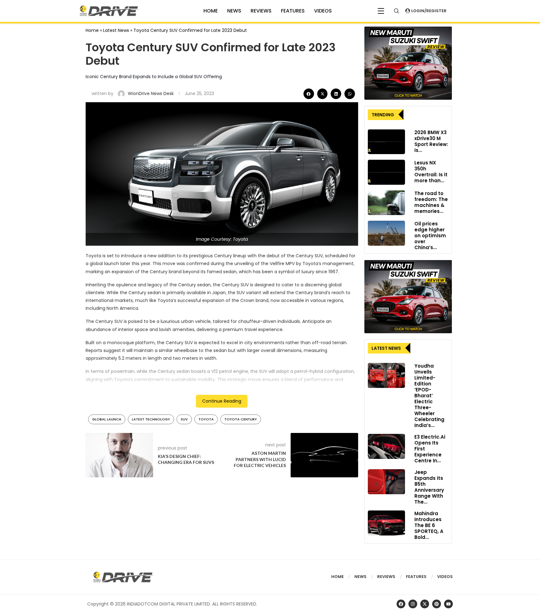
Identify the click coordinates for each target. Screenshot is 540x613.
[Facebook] (401, 604)
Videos (445, 577)
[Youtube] (448, 604)
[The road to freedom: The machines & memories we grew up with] (386, 202)
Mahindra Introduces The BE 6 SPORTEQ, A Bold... (428, 525)
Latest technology (151, 419)
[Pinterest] (436, 604)
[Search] (396, 11)
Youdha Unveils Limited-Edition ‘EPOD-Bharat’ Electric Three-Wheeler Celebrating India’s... (429, 396)
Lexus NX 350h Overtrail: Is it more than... (431, 171)
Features (293, 10)
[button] (308, 93)
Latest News (116, 30)
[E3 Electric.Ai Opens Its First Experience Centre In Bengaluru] (386, 446)
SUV (184, 419)
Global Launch (106, 419)
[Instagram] (412, 604)
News (234, 10)
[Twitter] (424, 604)
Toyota (206, 419)
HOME (210, 10)
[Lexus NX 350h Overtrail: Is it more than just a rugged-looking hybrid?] (386, 172)
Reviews (261, 10)
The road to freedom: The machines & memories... (431, 202)
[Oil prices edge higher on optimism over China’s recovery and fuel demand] (386, 233)
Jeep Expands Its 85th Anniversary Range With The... (429, 487)
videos (323, 10)
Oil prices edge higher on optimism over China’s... (430, 235)
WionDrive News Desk (151, 93)
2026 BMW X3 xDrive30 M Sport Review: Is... (431, 141)
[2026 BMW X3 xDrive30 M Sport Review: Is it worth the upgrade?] (386, 141)
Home (92, 30)
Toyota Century (240, 419)
